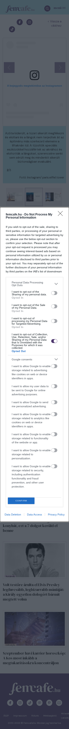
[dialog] (34, 364)
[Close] (61, 214)
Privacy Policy (56, 514)
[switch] (54, 293)
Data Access (34, 514)
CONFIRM (21, 501)
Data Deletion (13, 514)
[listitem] (34, 283)
